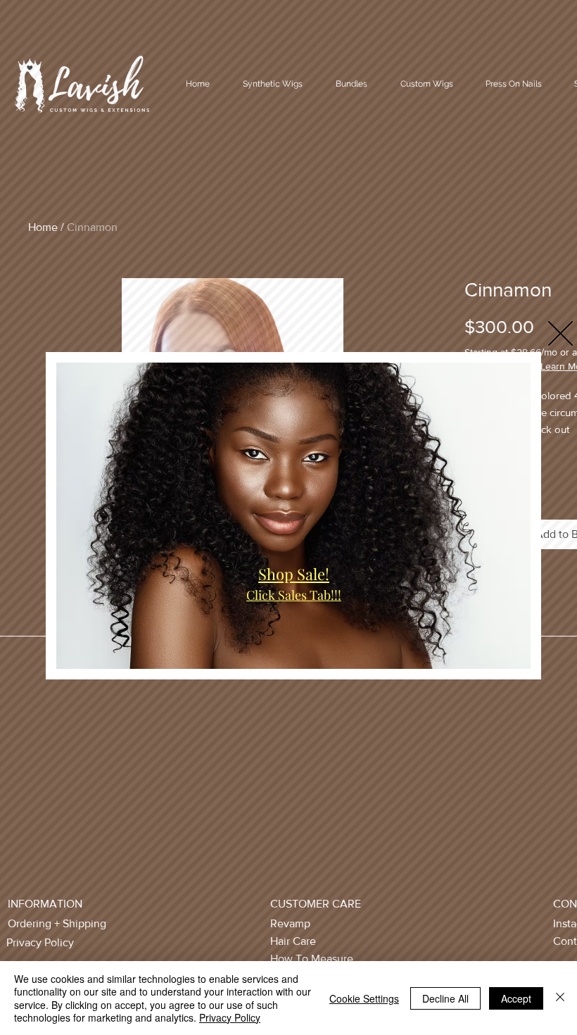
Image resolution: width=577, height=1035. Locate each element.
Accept (516, 998)
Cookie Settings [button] (364, 998)
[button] (560, 333)
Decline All (445, 998)
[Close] (560, 998)
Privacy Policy (229, 1017)
